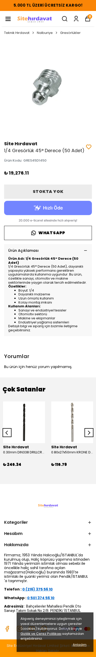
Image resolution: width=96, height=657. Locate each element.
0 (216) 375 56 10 (37, 589)
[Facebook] (7, 629)
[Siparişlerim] (76, 19)
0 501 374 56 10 (41, 597)
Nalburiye (45, 32)
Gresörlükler (70, 32)
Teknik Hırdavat (16, 32)
